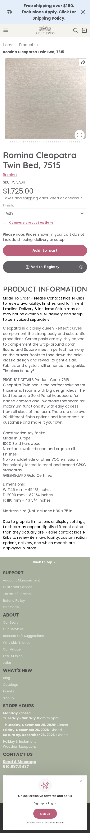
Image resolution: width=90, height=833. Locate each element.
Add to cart (45, 250)
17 (44, 141)
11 (31, 141)
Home (8, 44)
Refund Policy (14, 600)
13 (35, 141)
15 (39, 141)
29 (69, 141)
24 (58, 141)
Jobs (7, 662)
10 (29, 141)
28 (67, 141)
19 (48, 141)
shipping (30, 198)
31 (73, 141)
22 (54, 141)
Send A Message (19, 761)
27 (65, 141)
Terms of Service (17, 593)
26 (62, 141)
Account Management (21, 580)
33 (77, 141)
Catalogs (10, 684)
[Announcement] (45, 12)
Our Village (12, 649)
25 (60, 141)
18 (46, 141)
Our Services (13, 629)
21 (52, 141)
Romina (10, 174)
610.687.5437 (16, 766)
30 (71, 141)
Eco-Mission (13, 656)
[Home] (45, 30)
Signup (8, 698)
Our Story (11, 622)
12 (33, 141)
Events (8, 691)
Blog (6, 678)
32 (75, 141)
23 (56, 141)
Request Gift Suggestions (23, 635)
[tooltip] (81, 266)
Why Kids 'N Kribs (16, 642)
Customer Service (17, 587)
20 (50, 141)
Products (27, 44)
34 (79, 141)
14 (37, 141)
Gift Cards (11, 607)
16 (41, 141)
